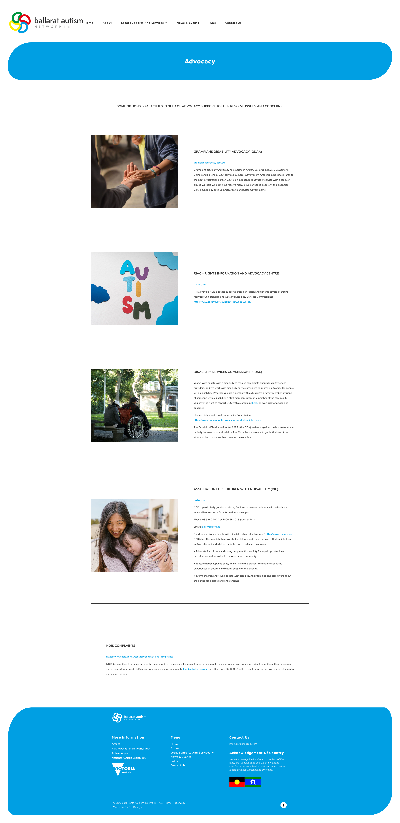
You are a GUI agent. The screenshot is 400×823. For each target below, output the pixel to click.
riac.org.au (200, 284)
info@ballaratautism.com (243, 744)
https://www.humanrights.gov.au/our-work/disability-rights (227, 420)
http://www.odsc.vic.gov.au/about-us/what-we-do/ (222, 302)
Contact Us (233, 22)
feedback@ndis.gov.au (195, 669)
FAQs (212, 22)
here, (255, 403)
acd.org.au (199, 500)
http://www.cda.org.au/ (279, 534)
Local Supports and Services (142, 22)
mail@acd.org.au (210, 527)
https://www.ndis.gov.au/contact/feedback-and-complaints (139, 656)
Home (89, 22)
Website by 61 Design (127, 807)
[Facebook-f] (283, 805)
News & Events (188, 22)
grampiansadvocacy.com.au (209, 162)
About (107, 22)
